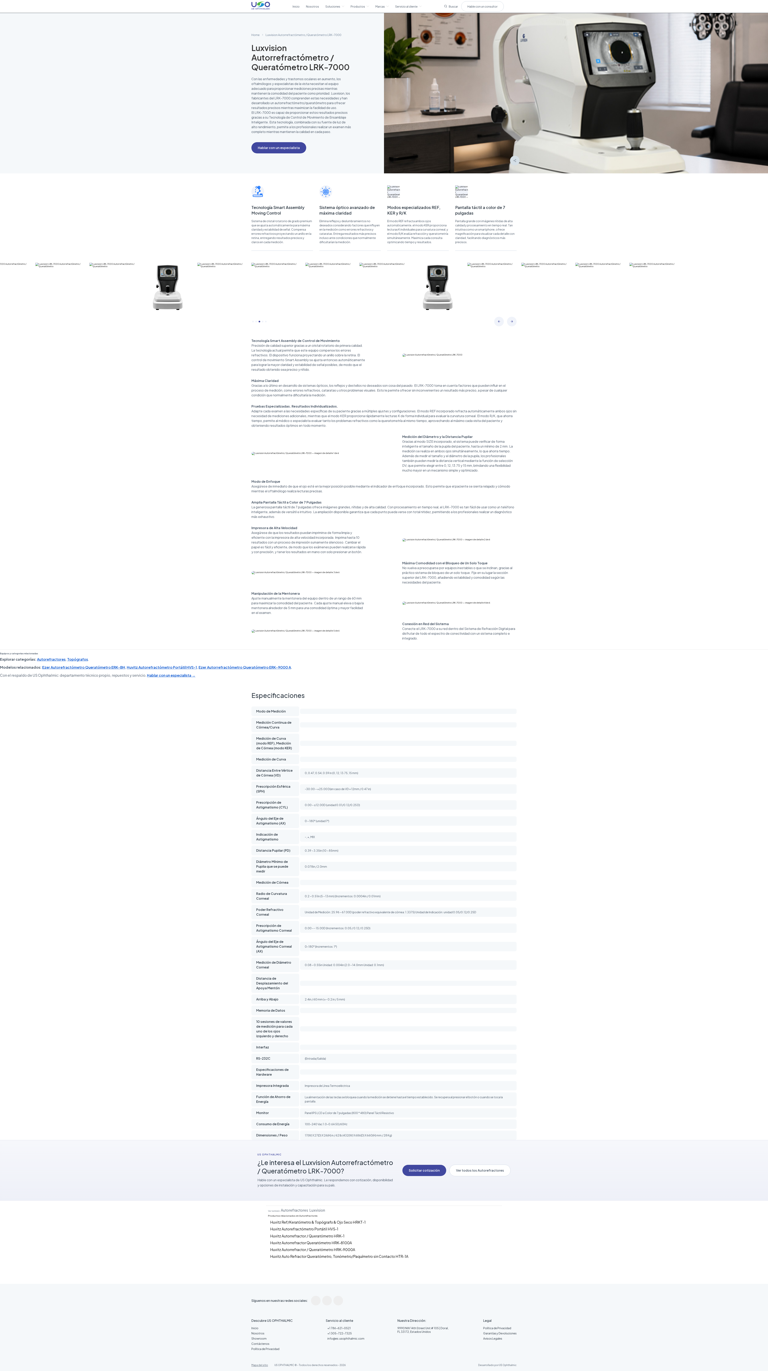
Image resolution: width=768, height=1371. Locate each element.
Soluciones (332, 6)
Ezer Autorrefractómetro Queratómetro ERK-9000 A (245, 667)
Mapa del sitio (259, 1365)
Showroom (259, 1338)
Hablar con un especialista (279, 148)
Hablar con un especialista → (171, 675)
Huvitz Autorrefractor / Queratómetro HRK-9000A (312, 1249)
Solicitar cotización (424, 1170)
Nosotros (312, 6)
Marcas (380, 6)
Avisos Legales (492, 1338)
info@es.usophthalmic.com (345, 1338)
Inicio (296, 6)
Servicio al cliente (406, 6)
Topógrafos (77, 659)
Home (255, 35)
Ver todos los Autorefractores (480, 1170)
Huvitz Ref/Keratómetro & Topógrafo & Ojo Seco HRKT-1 (318, 1222)
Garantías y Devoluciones (500, 1333)
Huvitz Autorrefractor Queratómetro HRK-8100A (311, 1242)
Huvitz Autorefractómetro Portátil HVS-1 (162, 667)
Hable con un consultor (482, 6)
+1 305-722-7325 (339, 1333)
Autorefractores (51, 659)
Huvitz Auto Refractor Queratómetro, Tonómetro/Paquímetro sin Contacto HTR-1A (339, 1256)
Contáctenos (260, 1343)
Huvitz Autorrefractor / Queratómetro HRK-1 (307, 1236)
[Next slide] (512, 321)
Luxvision (317, 1210)
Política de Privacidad (265, 1349)
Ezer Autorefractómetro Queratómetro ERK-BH (83, 667)
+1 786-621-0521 (339, 1328)
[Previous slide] (499, 321)
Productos (358, 6)
